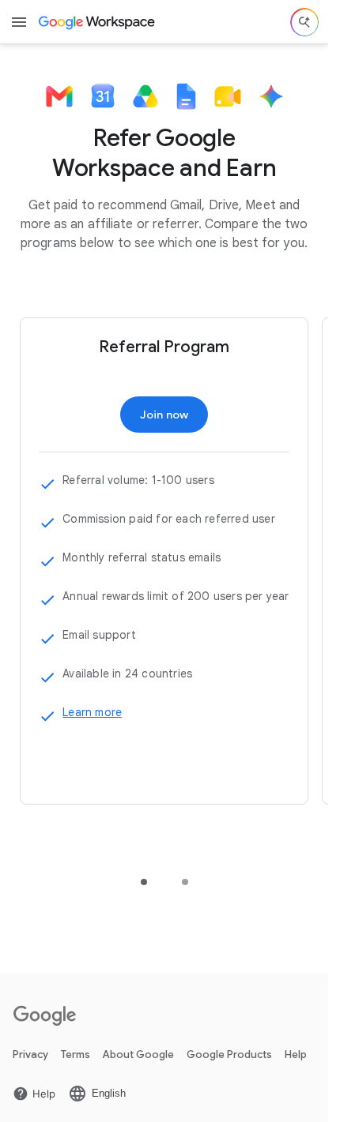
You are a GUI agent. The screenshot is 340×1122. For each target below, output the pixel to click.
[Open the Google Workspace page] (97, 22)
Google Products (229, 1054)
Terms (75, 1054)
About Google (138, 1054)
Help (296, 1054)
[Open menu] (19, 22)
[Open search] (304, 22)
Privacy (30, 1054)
